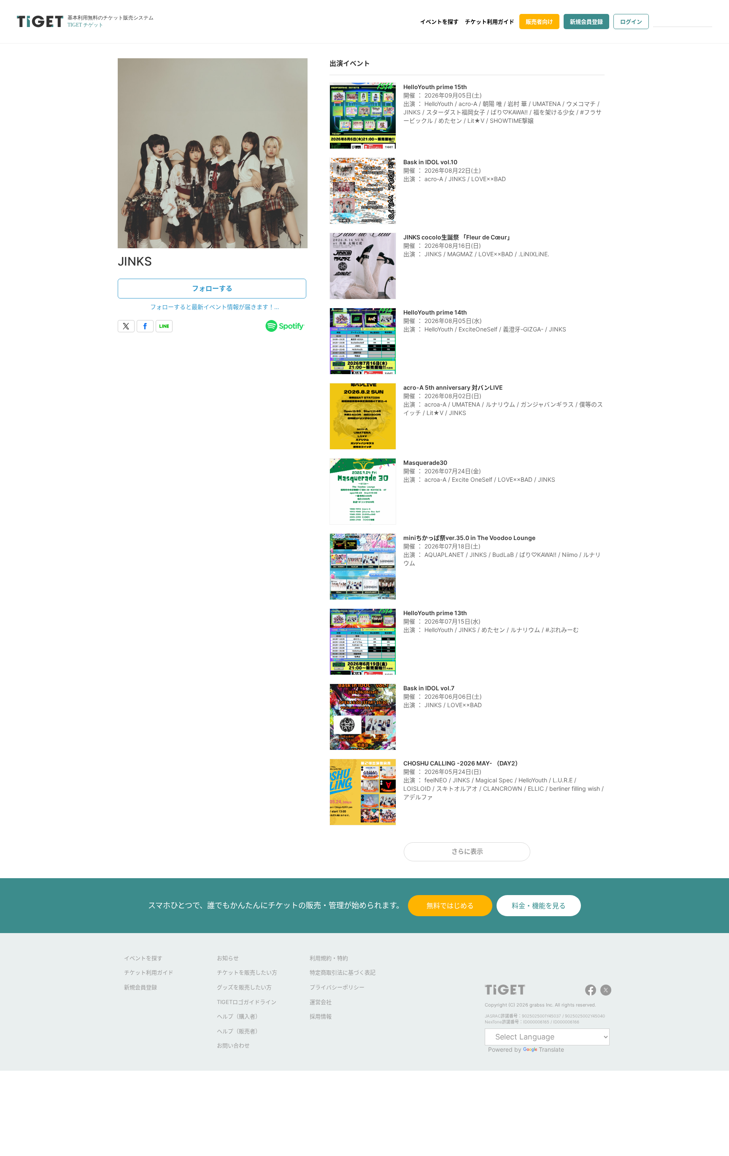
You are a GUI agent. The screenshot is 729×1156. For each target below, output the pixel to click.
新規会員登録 (586, 21)
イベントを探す (439, 21)
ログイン (631, 21)
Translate (551, 1049)
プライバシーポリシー (337, 987)
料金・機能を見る (539, 905)
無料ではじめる (450, 905)
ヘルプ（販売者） (239, 1031)
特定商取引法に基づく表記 (342, 972)
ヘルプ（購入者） (239, 1016)
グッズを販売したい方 (244, 987)
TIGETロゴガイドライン (246, 1002)
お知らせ (228, 958)
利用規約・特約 (329, 958)
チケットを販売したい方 (247, 972)
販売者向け (539, 21)
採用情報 (321, 1016)
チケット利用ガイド (489, 21)
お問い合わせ (233, 1045)
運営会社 (321, 1002)
